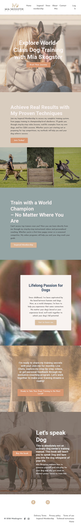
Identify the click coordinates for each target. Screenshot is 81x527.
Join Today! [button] (19, 140)
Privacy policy (55, 516)
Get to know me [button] (45, 322)
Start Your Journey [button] (38, 65)
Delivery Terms (40, 516)
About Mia (54, 7)
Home (28, 6)
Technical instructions (65, 519)
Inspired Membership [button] (23, 245)
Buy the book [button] (22, 453)
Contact (63, 6)
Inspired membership (38, 7)
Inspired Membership (45, 519)
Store (48, 6)
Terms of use (68, 516)
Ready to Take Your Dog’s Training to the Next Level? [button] (40, 392)
